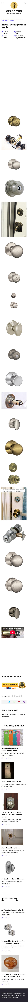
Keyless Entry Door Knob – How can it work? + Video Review (11, 815)
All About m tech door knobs (12, 910)
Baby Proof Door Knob (10, 848)
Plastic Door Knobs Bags (11, 781)
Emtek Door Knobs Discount (12, 879)
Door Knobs (14, 10)
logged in (14, 714)
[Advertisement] (14, 61)
